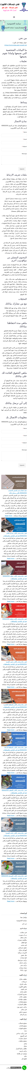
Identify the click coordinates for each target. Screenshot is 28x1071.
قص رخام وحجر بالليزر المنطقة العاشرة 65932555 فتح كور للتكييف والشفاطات (15, 706)
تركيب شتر (23, 965)
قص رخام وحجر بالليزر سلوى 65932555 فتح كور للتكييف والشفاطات (14, 620)
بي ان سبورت (23, 935)
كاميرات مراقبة (22, 953)
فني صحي (24, 945)
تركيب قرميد (23, 1051)
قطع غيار (24, 1059)
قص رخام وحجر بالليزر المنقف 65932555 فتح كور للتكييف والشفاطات (14, 791)
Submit (22, 169)
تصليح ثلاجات (23, 1026)
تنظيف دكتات (23, 997)
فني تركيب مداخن (21, 1033)
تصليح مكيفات (23, 1041)
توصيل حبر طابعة (22, 1053)
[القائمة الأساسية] (14, 17)
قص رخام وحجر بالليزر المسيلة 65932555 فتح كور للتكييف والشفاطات (14, 877)
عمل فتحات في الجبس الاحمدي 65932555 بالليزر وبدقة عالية (17, 492)
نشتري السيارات (22, 994)
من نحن (24, 924)
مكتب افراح (23, 984)
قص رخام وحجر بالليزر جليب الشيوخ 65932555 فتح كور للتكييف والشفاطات (15, 834)
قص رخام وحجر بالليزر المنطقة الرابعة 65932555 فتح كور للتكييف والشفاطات (15, 749)
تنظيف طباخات (22, 999)
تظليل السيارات (22, 1004)
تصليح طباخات (23, 1002)
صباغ (25, 1046)
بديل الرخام (23, 1014)
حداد (25, 1031)
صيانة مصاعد (23, 968)
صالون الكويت (23, 987)
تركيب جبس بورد (22, 1007)
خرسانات (24, 981)
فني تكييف (24, 989)
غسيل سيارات (23, 1038)
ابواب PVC (23, 970)
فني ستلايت (23, 932)
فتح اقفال (24, 942)
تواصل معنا (23, 917)
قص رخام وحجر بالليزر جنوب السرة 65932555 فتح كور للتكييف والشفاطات (15, 663)
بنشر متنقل (23, 937)
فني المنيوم (23, 1036)
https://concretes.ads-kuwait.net (16, 45)
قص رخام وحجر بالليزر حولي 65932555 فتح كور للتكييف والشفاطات (15, 577)
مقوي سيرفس (22, 947)
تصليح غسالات (23, 1023)
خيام (25, 1056)
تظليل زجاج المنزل (21, 1048)
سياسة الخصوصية (21, 920)
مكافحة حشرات (22, 940)
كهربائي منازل (23, 950)
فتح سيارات (23, 958)
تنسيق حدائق (23, 1012)
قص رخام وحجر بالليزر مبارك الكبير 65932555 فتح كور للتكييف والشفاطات (15, 534)
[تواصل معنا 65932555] (24, 1068)
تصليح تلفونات (23, 1028)
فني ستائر (24, 1009)
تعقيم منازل (23, 992)
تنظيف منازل (23, 979)
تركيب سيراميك (22, 960)
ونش (25, 1043)
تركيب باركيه (23, 963)
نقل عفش (24, 955)
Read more (8, 516)
